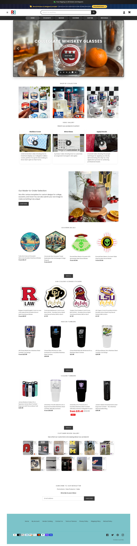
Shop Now (23, 204)
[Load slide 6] (75, 72)
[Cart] (129, 12)
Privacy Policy (83, 521)
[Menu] (7, 12)
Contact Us (59, 521)
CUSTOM (90, 18)
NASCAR (61, 18)
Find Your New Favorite (68, 52)
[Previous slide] (18, 48)
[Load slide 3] (66, 72)
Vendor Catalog (47, 521)
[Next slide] (119, 48)
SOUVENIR (76, 18)
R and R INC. (121, 540)
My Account (36, 521)
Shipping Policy (96, 521)
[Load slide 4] (69, 72)
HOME (32, 18)
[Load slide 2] (63, 72)
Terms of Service (71, 521)
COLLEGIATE (47, 18)
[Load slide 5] (72, 72)
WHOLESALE (104, 18)
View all (68, 276)
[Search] (93, 12)
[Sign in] (124, 12)
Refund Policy (107, 521)
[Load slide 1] (60, 72)
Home (27, 521)
